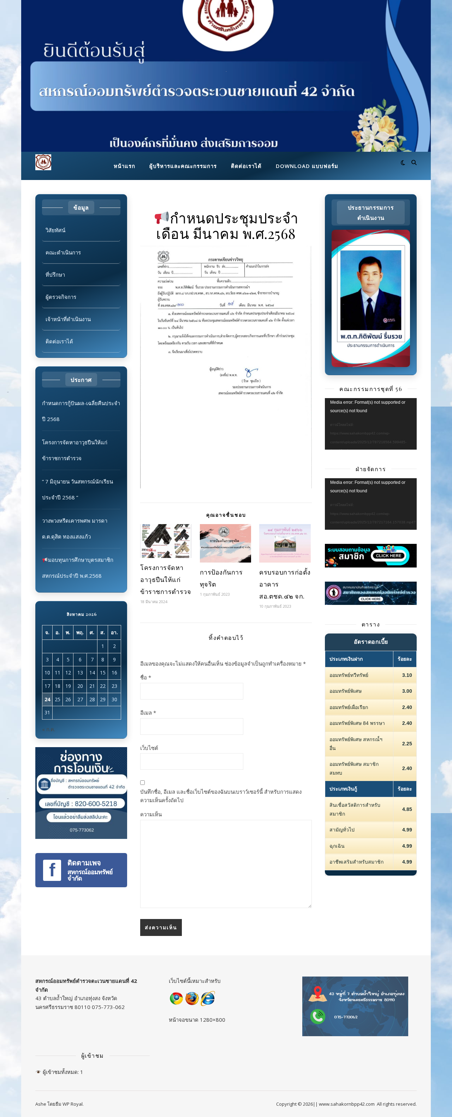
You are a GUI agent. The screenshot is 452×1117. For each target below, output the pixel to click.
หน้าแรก (124, 165)
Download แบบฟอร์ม (307, 165)
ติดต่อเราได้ (246, 165)
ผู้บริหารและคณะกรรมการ (183, 165)
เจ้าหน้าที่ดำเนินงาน (68, 319)
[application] (371, 424)
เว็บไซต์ (149, 747)
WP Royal (73, 1104)
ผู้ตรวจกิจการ (61, 296)
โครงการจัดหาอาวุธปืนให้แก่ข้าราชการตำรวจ (165, 579)
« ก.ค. (48, 729)
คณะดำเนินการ (63, 252)
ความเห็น (151, 814)
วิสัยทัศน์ (55, 230)
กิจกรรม (226, 205)
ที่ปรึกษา (55, 274)
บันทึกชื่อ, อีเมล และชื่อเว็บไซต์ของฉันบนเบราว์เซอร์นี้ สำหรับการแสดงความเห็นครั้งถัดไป (221, 796)
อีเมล (148, 712)
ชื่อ (145, 677)
